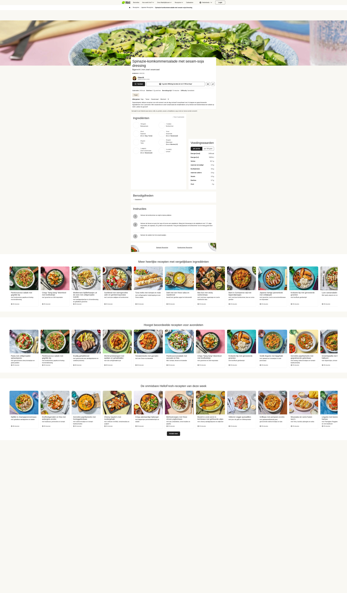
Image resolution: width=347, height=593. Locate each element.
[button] (206, 2)
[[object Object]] (208, 84)
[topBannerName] (173, 15)
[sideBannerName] (202, 125)
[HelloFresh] (126, 2)
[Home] (130, 7)
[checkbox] (133, 73)
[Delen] (213, 84)
